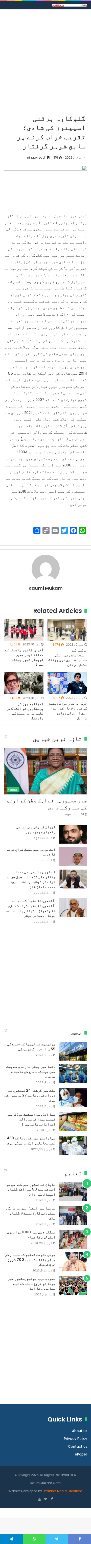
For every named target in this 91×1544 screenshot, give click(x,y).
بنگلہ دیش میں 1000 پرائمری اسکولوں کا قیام (31, 1235)
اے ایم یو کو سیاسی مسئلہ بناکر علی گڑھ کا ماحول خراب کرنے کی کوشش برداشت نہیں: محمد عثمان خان (31, 879)
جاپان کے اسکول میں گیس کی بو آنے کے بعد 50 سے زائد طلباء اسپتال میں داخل (30, 1189)
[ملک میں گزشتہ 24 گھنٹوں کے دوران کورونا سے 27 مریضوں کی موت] (73, 1097)
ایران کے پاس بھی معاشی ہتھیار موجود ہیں (35, 829)
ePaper (81, 1454)
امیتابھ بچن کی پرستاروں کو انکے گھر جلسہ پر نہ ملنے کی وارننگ (25, 711)
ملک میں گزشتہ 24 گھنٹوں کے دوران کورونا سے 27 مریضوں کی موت (30, 1095)
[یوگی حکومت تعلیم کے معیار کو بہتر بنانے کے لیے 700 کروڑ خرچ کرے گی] (73, 1261)
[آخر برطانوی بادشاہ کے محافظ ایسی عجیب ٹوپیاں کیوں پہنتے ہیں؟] (23, 630)
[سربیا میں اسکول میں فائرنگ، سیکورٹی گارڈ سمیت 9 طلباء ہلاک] (73, 1215)
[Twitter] (45, 1499)
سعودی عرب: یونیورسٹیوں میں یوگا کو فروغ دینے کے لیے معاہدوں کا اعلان (31, 1283)
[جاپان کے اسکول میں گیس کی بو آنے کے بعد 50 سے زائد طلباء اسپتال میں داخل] (73, 1191)
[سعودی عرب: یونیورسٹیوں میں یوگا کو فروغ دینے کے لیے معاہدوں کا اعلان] (73, 1285)
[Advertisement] (45, 60)
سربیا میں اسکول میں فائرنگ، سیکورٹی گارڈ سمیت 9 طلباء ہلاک (30, 1213)
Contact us (77, 1446)
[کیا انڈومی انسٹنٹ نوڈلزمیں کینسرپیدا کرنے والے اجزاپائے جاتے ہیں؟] (73, 1121)
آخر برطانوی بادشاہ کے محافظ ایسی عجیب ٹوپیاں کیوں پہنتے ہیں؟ (24, 657)
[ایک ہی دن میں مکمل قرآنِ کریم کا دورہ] (73, 856)
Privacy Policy (75, 1438)
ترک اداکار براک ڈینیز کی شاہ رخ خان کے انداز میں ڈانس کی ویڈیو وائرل (67, 710)
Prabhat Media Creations (63, 1491)
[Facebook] (52, 1499)
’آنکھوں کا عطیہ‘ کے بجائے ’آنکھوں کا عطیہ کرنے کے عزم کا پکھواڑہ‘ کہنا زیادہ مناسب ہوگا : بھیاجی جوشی (30, 908)
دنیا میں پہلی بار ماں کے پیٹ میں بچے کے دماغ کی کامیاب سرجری (30, 1071)
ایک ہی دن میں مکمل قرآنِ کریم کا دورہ (30, 852)
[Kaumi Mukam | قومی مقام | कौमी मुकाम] (69, 5)
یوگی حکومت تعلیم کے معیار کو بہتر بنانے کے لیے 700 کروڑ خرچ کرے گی (30, 1259)
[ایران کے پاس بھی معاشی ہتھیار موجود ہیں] (73, 834)
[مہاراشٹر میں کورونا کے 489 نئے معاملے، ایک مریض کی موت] (73, 1145)
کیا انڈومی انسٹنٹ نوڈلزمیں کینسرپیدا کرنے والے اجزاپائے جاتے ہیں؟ (31, 1119)
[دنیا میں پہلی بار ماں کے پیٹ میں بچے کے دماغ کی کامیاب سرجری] (73, 1073)
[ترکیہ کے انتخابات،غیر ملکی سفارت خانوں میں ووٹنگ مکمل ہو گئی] (67, 630)
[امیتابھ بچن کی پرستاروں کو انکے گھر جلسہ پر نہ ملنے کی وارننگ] (23, 683)
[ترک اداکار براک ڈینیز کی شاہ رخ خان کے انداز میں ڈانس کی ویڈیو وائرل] (67, 683)
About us (79, 1431)
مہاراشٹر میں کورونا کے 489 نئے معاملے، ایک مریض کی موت (31, 1141)
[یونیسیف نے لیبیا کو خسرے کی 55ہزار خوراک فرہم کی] (73, 1051)
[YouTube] (39, 1499)
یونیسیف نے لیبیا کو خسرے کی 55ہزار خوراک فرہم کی (31, 1047)
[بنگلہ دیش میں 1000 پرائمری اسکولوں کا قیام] (73, 1239)
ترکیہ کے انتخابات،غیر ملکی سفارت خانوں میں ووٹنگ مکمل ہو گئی (67, 657)
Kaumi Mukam (46, 588)
